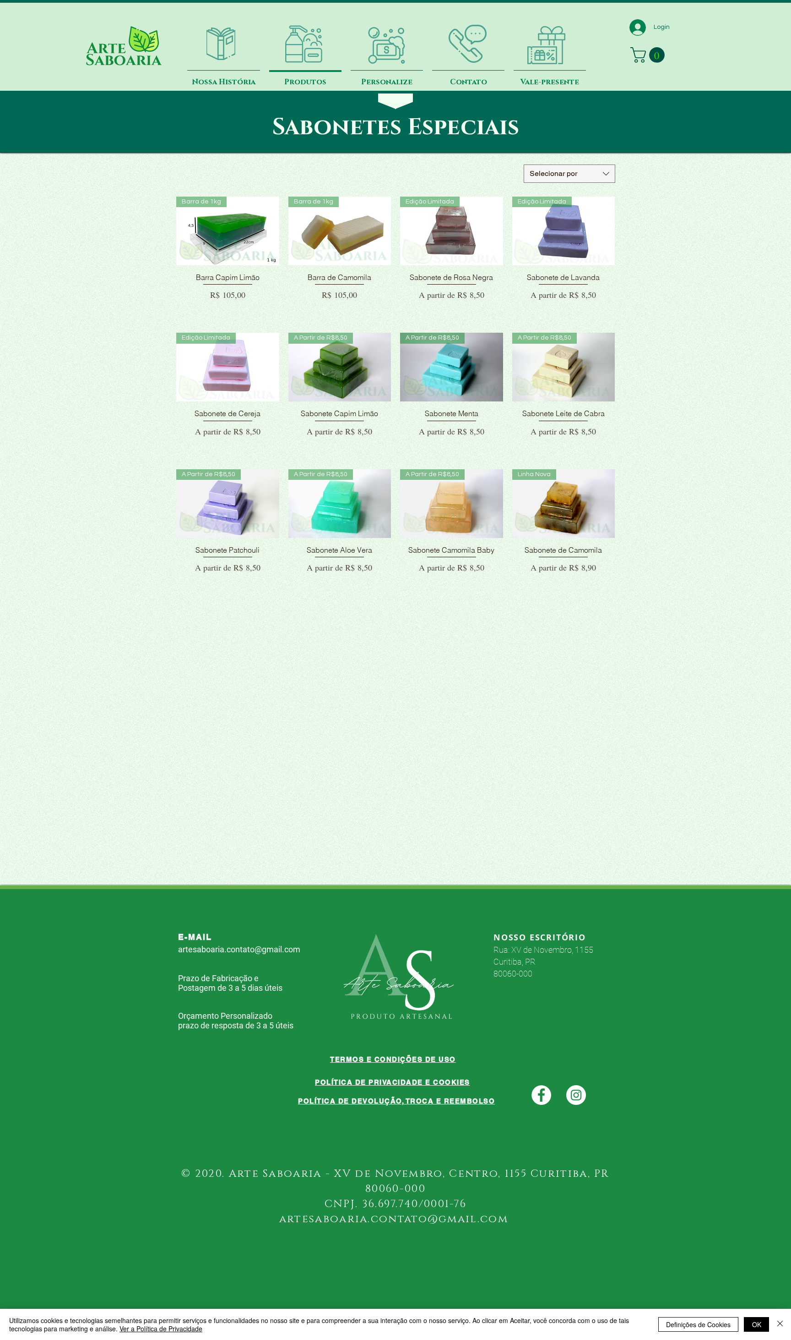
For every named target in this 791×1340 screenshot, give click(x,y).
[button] (649, 55)
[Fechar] (780, 1324)
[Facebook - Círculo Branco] (541, 1095)
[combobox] (569, 174)
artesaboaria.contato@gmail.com (239, 949)
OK (756, 1324)
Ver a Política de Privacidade (160, 1328)
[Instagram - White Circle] (576, 1095)
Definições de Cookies (698, 1324)
